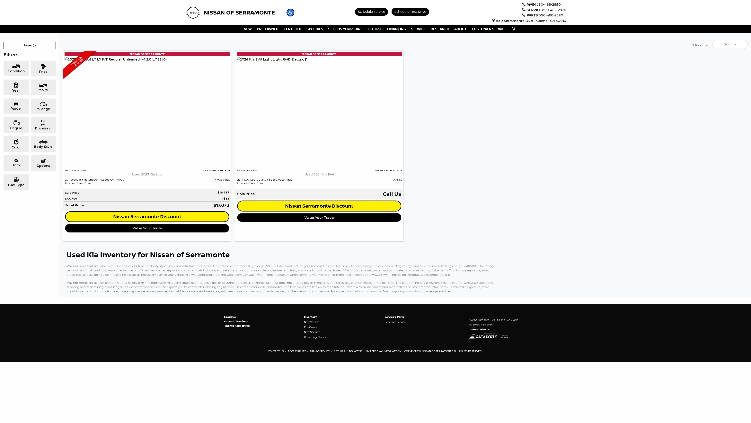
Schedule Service (371, 11)
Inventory (310, 316)
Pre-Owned (311, 327)
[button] (290, 12)
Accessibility (297, 351)
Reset (28, 45)
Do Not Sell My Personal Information (375, 351)
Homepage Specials (316, 337)
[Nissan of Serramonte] (233, 12)
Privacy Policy (320, 351)
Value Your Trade (147, 227)
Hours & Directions (236, 321)
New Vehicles (312, 322)
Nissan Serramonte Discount (147, 216)
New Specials (312, 332)
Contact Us (276, 351)
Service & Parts (394, 316)
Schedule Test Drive (410, 11)
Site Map (340, 351)
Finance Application (237, 325)
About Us (230, 316)
